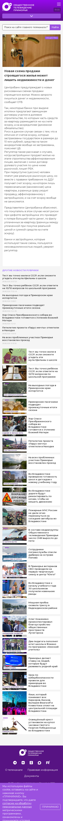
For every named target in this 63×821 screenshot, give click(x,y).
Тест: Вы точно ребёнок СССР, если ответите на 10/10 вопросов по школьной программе (30, 287)
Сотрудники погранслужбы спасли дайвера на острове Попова (42, 553)
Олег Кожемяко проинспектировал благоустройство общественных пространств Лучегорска (40, 626)
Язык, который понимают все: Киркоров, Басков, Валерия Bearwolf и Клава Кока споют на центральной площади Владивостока (42, 702)
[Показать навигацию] (59, 4)
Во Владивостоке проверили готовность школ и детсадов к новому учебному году (42, 478)
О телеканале (14, 769)
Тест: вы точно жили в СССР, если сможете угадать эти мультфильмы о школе (29, 277)
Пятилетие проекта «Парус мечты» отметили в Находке (30, 329)
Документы (31, 776)
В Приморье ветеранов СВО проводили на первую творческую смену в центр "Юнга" (42, 570)
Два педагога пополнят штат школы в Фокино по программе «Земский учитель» (43, 645)
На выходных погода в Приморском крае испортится (27, 296)
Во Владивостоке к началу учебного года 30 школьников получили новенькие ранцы (42, 588)
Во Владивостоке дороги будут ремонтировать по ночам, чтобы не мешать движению (40, 496)
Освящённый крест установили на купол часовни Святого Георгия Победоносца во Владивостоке (42, 725)
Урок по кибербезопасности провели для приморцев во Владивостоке (41, 680)
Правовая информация (43, 769)
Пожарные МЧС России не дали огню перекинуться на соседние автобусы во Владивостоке (42, 516)
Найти (55, 27)
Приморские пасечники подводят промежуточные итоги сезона (23, 306)
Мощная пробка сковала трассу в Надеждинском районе (42, 605)
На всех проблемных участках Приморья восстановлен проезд (27, 339)
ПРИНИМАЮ (50, 806)
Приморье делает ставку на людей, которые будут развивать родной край (42, 662)
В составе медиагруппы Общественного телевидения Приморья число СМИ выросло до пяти (43, 535)
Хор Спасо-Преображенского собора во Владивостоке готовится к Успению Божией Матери (30, 317)
